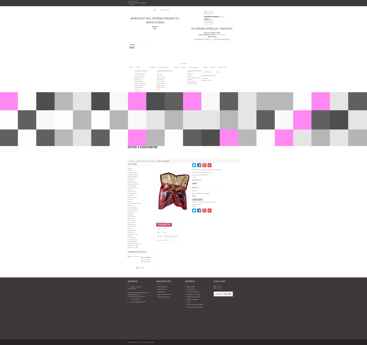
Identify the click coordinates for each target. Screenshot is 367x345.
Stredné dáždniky (132, 240)
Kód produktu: (196, 180)
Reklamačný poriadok (193, 299)
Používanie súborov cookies (194, 307)
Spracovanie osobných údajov (195, 304)
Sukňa (158, 89)
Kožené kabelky (138, 81)
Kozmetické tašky (192, 83)
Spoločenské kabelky (140, 83)
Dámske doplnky (193, 67)
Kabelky (138, 67)
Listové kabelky (138, 87)
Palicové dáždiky (132, 241)
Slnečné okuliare (191, 81)
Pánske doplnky (222, 67)
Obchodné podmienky (193, 292)
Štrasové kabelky (139, 85)
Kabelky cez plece (139, 76)
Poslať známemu (196, 204)
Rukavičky (190, 79)
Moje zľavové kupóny (164, 297)
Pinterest (210, 165)
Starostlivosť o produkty (193, 294)
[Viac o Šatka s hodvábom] (134, 256)
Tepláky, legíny (161, 85)
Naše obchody (191, 289)
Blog (218, 72)
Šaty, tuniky (160, 76)
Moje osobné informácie (164, 294)
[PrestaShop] (140, 268)
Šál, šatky (190, 74)
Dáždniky (176, 67)
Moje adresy (161, 292)
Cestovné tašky (138, 91)
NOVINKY (130, 170)
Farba (194, 196)
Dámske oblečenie (163, 67)
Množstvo (195, 187)
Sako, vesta (160, 79)
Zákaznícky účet (163, 281)
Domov (131, 67)
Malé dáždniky (132, 238)
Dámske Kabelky (141, 71)
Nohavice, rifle (161, 83)
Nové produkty (191, 286)
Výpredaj (212, 67)
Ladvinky (136, 89)
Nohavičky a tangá (206, 80)
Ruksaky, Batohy (132, 193)
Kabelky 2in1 (137, 79)
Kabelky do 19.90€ (133, 247)
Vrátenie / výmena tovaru (193, 297)
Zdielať (199, 165)
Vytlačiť (194, 206)
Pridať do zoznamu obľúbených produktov (204, 202)
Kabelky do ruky (138, 77)
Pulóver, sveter (161, 81)
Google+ (204, 165)
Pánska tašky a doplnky (134, 243)
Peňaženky (152, 67)
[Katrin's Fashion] (164, 12)
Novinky (205, 67)
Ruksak (184, 67)
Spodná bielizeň (207, 72)
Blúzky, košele (161, 87)
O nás (188, 302)
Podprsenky (204, 78)
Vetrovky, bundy (161, 77)
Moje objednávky (162, 286)
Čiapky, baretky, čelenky (193, 77)
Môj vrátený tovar (162, 289)
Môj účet (132, 4)
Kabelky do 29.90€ (133, 245)
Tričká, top (160, 74)
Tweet (194, 165)
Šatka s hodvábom (145, 257)
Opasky (189, 76)
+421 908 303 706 (135, 299)
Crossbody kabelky (139, 74)
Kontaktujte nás (133, 1)
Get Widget (183, 63)
